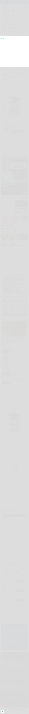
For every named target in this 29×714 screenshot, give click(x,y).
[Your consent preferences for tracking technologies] (2, 711)
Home (2, 38)
